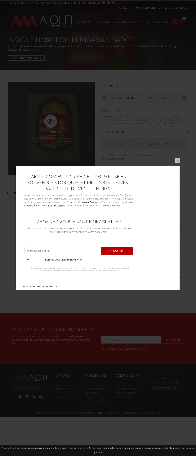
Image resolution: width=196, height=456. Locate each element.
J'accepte (99, 452)
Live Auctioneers (56, 205)
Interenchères (89, 202)
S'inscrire (117, 251)
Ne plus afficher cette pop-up (40, 286)
